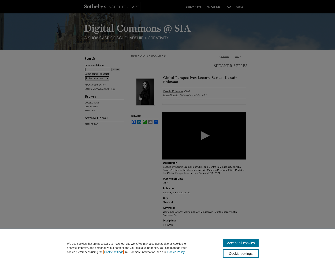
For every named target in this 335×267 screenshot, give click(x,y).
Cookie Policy (176, 252)
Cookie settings (113, 252)
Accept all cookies (241, 243)
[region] (167, 248)
